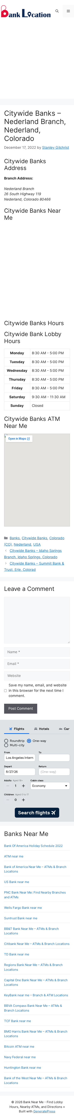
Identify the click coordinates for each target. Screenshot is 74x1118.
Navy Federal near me (20, 1057)
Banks (15, 538)
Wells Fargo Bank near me (23, 908)
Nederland (22, 544)
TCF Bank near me (17, 1021)
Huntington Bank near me (22, 1068)
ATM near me (13, 856)
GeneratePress (44, 1111)
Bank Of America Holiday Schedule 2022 (33, 846)
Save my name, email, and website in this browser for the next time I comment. (38, 690)
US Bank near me (16, 882)
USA (37, 544)
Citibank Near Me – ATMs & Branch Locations (36, 944)
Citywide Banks (34, 538)
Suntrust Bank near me (20, 918)
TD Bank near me (16, 954)
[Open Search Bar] (57, 11)
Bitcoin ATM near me (19, 1046)
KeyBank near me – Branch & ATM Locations (36, 995)
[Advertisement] (37, 62)
